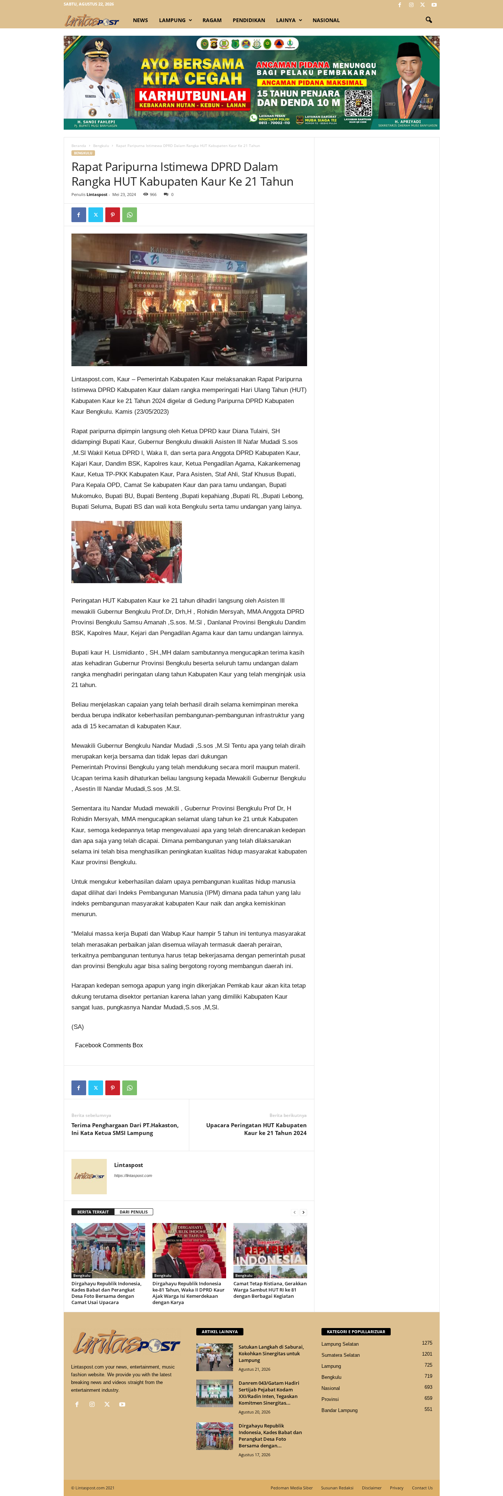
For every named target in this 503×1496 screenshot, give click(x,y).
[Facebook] (399, 5)
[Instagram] (411, 5)
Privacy (397, 1487)
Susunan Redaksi (337, 1487)
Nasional (326, 20)
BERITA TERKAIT (93, 1212)
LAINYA (286, 20)
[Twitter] (422, 5)
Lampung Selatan (340, 1344)
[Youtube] (434, 5)
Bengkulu (101, 145)
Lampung (172, 20)
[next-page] (303, 1212)
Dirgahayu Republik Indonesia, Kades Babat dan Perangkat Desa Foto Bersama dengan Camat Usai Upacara (106, 1293)
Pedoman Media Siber (292, 1487)
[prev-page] (294, 1212)
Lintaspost (97, 194)
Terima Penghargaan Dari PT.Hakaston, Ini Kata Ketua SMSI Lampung (125, 1128)
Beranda (78, 145)
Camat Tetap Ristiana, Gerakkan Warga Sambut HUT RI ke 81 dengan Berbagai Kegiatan (270, 1289)
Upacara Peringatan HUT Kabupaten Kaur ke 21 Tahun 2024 (256, 1128)
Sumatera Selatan (340, 1355)
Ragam (212, 20)
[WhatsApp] (129, 214)
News (140, 20)
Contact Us (422, 1487)
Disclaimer (371, 1487)
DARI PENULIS (134, 1212)
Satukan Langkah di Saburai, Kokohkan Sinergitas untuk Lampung (271, 1353)
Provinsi (330, 1399)
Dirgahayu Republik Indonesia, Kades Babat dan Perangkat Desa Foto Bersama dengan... (270, 1435)
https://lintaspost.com (133, 1175)
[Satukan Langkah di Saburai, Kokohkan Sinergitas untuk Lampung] (214, 1357)
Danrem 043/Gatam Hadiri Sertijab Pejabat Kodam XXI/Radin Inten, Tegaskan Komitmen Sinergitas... (269, 1393)
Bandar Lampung (339, 1410)
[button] (429, 20)
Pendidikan (249, 20)
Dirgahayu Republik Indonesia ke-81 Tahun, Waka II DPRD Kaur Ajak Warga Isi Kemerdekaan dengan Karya (188, 1293)
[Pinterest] (112, 214)
